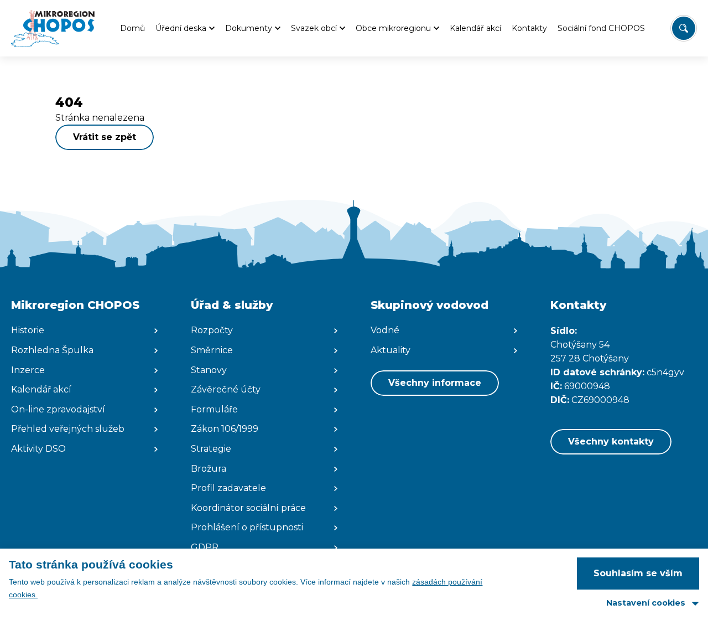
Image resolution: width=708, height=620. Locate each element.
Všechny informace (434, 383)
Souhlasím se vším (638, 573)
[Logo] (53, 28)
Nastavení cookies (645, 603)
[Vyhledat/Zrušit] (683, 28)
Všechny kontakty (611, 441)
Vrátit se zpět (104, 137)
